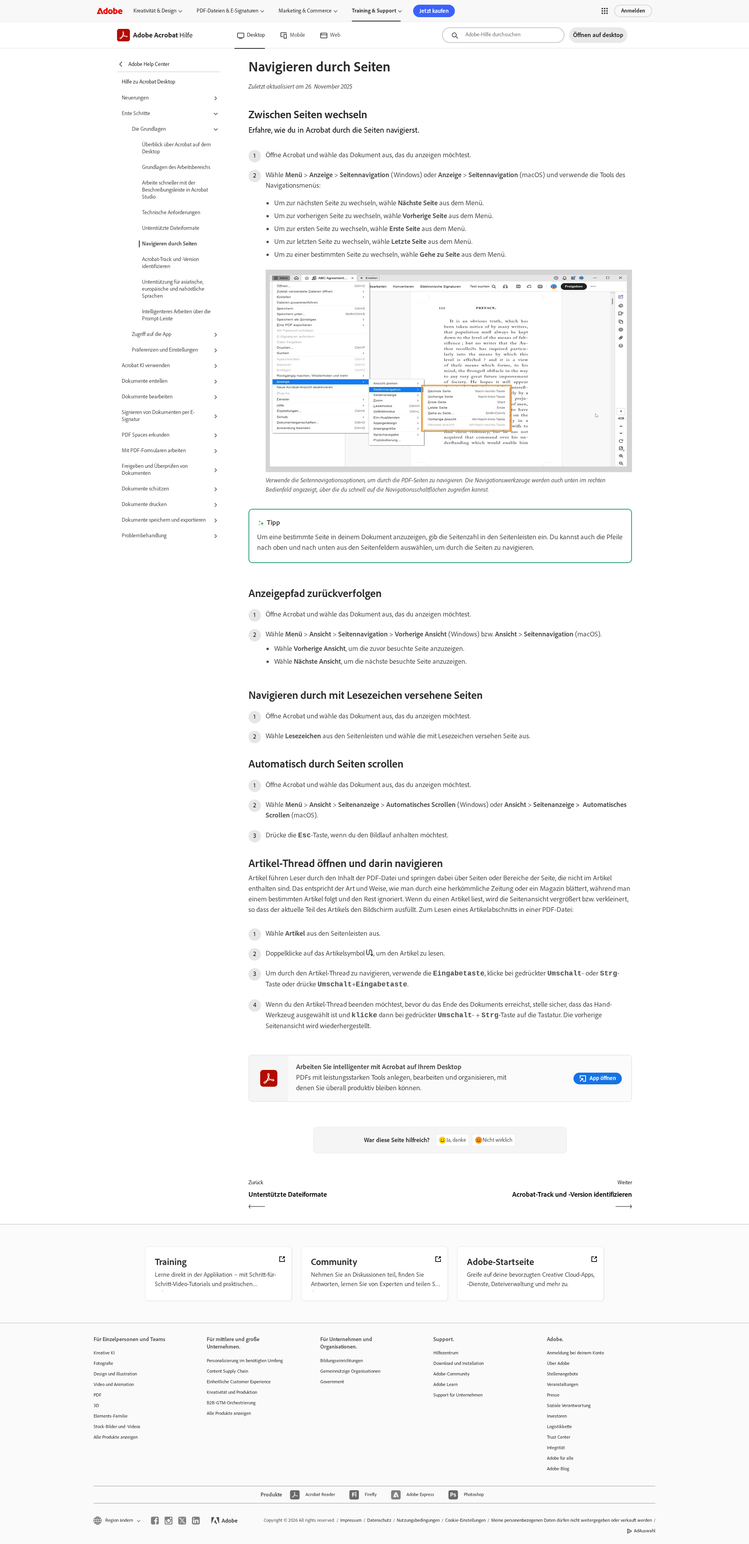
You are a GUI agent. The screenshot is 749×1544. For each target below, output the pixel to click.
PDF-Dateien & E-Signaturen (227, 10)
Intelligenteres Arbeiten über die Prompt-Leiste (176, 315)
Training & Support (374, 10)
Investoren (557, 1416)
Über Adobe (558, 1363)
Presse (553, 1395)
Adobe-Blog (558, 1468)
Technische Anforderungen (171, 212)
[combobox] (503, 35)
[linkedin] (196, 1520)
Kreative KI (104, 1353)
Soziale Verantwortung (569, 1405)
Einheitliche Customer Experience (239, 1381)
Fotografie (103, 1363)
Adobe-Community (451, 1374)
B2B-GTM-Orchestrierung (231, 1402)
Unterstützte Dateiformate (170, 228)
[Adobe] (110, 10)
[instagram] (168, 1520)
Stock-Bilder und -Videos (117, 1426)
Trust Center (558, 1437)
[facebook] (155, 1520)
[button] (604, 11)
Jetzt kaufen (434, 10)
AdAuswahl (644, 1530)
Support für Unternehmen (458, 1395)
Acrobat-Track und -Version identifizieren (170, 263)
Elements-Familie (111, 1416)
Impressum (351, 1520)
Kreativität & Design (154, 10)
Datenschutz (379, 1520)
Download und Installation (458, 1363)
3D (96, 1405)
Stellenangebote (562, 1374)
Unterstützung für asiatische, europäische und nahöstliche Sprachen (173, 289)
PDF (97, 1395)
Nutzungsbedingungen (418, 1520)
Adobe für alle (560, 1458)
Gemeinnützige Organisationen (350, 1371)
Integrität (556, 1447)
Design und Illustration (115, 1374)
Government (332, 1381)
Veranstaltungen (562, 1384)
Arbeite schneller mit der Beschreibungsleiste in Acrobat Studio (175, 189)
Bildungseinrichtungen (341, 1360)
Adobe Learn (445, 1384)
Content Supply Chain (227, 1371)
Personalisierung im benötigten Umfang (245, 1360)
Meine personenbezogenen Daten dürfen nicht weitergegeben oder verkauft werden (571, 1520)
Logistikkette (559, 1426)
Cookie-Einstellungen (465, 1520)
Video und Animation (114, 1384)
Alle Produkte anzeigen (116, 1437)
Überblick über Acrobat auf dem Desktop (176, 148)
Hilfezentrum (445, 1353)
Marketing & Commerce (305, 10)
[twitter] (182, 1520)
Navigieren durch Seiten (169, 243)
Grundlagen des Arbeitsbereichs (176, 167)
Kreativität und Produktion (232, 1392)
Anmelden (633, 10)
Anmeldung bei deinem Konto (575, 1353)
